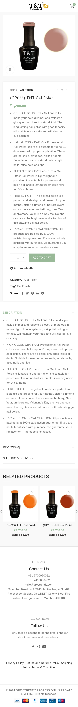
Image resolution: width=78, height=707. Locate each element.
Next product (66, 90)
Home (13, 89)
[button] (20, 535)
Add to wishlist (24, 268)
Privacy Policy (15, 662)
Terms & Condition (43, 667)
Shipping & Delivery (18, 458)
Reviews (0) (11, 447)
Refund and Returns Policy (42, 662)
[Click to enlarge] (10, 70)
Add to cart (42, 257)
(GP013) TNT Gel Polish (20, 525)
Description (12, 312)
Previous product (58, 90)
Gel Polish (26, 89)
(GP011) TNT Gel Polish (57, 525)
